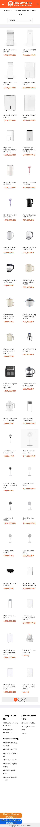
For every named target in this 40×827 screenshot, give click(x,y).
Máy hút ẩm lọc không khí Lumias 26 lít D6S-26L (29, 149)
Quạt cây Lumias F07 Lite (8, 551)
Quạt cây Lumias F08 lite (28, 551)
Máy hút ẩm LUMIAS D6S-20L (9, 116)
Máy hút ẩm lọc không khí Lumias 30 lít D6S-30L (10, 149)
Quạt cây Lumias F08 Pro (8, 519)
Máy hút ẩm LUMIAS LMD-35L (29, 51)
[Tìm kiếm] (37, 4)
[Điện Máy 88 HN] (20, 3)
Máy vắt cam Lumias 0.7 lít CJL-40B (29, 385)
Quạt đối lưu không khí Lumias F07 (9, 452)
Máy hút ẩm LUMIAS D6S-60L (29, 83)
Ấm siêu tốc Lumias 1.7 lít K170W (29, 248)
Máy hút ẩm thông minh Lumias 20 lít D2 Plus (29, 687)
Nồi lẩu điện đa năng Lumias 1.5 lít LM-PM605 (29, 316)
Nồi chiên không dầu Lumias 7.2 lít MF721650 (10, 385)
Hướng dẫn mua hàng (29, 723)
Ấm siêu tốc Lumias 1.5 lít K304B (29, 216)
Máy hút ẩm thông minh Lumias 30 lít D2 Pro (9, 687)
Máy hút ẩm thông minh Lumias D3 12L (29, 584)
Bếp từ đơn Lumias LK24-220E (9, 584)
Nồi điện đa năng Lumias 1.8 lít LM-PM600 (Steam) (9, 316)
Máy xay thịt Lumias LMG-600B (29, 350)
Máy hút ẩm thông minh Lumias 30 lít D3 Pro (9, 652)
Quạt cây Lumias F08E (28, 484)
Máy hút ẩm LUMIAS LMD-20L (9, 83)
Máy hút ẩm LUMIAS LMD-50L (9, 51)
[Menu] (3, 3)
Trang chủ (7, 10)
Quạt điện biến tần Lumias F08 (29, 452)
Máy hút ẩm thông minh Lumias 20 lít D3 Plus (29, 617)
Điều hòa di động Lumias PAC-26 (28, 419)
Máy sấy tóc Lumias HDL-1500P (29, 183)
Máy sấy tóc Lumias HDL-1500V (9, 216)
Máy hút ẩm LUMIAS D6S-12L (29, 116)
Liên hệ (24, 733)
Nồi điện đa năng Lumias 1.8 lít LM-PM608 (9, 351)
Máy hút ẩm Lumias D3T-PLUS (9, 183)
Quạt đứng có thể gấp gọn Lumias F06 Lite (10, 485)
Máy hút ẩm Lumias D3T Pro (9, 617)
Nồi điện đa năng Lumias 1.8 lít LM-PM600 (28, 282)
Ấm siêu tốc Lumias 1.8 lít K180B (9, 281)
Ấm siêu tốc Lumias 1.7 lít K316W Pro (9, 248)
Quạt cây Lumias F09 (28, 519)
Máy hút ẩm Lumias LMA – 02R (29, 651)
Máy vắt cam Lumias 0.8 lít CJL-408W (10, 419)
